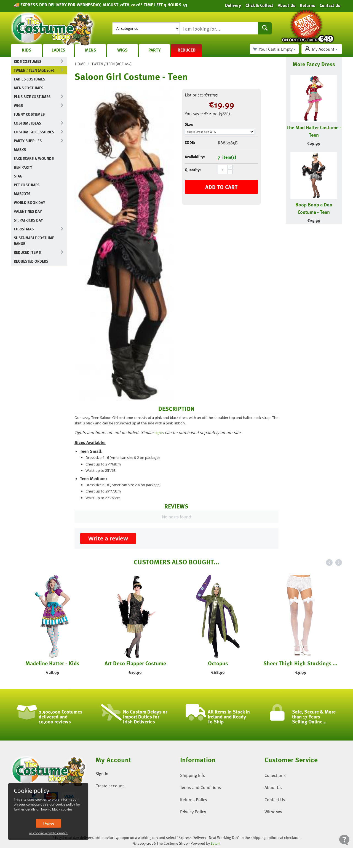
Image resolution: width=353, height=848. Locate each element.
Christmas (24, 229)
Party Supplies (28, 141)
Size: (189, 124)
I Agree (48, 823)
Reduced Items (27, 252)
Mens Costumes (28, 88)
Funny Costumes (29, 114)
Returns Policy (193, 799)
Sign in (101, 773)
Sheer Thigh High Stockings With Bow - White (300, 663)
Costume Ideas (27, 123)
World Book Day (29, 202)
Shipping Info (192, 775)
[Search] (265, 28)
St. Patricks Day (28, 220)
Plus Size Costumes (32, 96)
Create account (109, 785)
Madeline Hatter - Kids (52, 663)
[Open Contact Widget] (344, 839)
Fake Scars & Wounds (34, 158)
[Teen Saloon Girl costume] (124, 243)
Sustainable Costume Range (34, 240)
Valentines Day (28, 211)
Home (80, 64)
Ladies (58, 50)
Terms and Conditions (200, 787)
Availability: (195, 157)
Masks (20, 149)
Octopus (218, 663)
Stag (18, 176)
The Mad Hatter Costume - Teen (314, 130)
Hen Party (23, 167)
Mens (90, 50)
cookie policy (65, 804)
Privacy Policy (193, 811)
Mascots (22, 193)
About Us (273, 787)
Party (154, 50)
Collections (275, 775)
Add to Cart (221, 187)
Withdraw (273, 811)
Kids (26, 50)
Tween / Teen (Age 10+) (34, 70)
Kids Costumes (27, 61)
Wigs (122, 50)
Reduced (187, 50)
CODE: (190, 142)
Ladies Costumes (29, 79)
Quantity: (193, 170)
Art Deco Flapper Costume (135, 663)
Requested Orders (31, 261)
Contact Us (274, 799)
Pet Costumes (26, 185)
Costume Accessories (34, 132)
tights (159, 432)
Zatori (215, 843)
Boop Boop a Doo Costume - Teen (313, 208)
